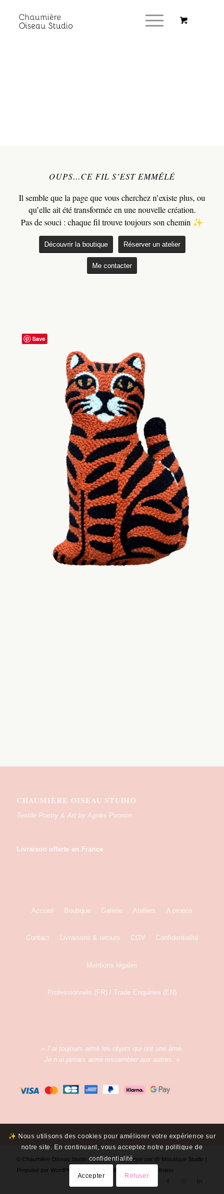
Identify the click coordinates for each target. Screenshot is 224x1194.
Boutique (77, 910)
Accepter (91, 1175)
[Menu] (149, 21)
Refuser (137, 1175)
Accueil (42, 910)
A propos (179, 910)
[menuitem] (152, 21)
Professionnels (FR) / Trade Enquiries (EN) (112, 992)
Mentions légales (112, 965)
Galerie (111, 910)
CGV (138, 938)
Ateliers (144, 910)
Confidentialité (177, 938)
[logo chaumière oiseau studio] (93, 21)
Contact (37, 938)
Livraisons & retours (90, 938)
